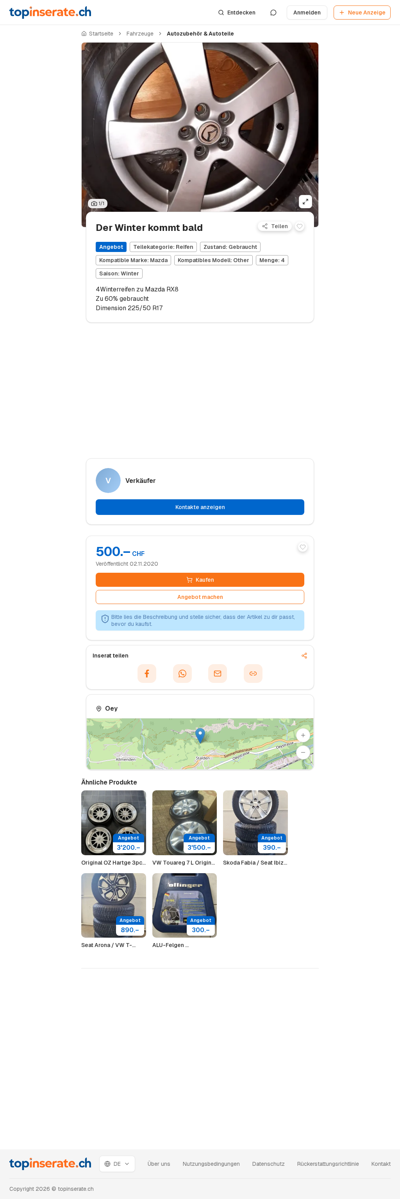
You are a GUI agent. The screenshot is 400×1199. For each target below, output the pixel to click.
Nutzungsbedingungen (211, 1163)
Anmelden (307, 12)
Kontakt (381, 1163)
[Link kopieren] (253, 673)
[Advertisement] (40, 167)
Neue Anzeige (367, 12)
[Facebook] (147, 673)
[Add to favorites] (299, 226)
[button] (200, 736)
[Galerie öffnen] (305, 201)
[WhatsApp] (182, 673)
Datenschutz (268, 1163)
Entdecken (241, 12)
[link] (200, 34)
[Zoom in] (303, 735)
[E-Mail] (217, 673)
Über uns (159, 1163)
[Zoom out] (303, 752)
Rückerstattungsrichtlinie (328, 1163)
